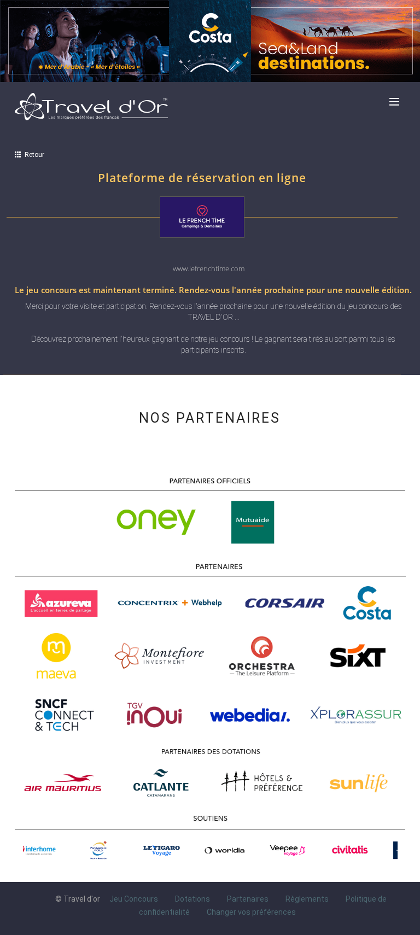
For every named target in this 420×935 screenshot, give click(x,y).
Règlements (307, 899)
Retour (32, 155)
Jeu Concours (133, 899)
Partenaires (248, 899)
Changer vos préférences (251, 912)
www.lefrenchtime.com (208, 268)
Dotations (192, 899)
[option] (56, 850)
